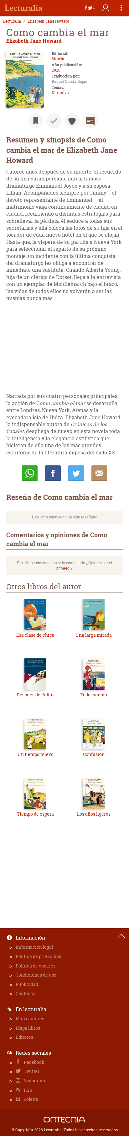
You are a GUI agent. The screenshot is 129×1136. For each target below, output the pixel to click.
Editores (24, 1037)
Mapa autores (30, 1018)
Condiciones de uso (36, 975)
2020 (56, 70)
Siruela (58, 59)
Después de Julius (35, 695)
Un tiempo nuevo (36, 754)
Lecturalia (12, 21)
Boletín (31, 1099)
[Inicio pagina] (121, 936)
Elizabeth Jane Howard (48, 21)
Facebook (33, 1062)
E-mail (99, 473)
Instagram (34, 1081)
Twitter (31, 1071)
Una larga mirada (93, 635)
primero (63, 568)
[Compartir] (90, 8)
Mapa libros (28, 1028)
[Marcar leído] (53, 120)
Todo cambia (93, 695)
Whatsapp (30, 473)
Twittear (76, 473)
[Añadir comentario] (90, 120)
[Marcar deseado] (72, 120)
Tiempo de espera (35, 814)
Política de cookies (35, 966)
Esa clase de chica (35, 635)
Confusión (94, 754)
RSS (27, 1090)
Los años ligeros (94, 814)
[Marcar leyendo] (35, 120)
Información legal (34, 947)
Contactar (26, 993)
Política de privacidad (38, 956)
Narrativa (60, 92)
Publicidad (27, 984)
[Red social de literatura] (23, 8)
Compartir (53, 473)
